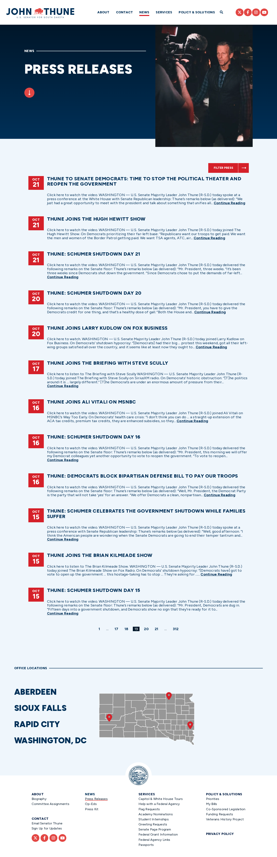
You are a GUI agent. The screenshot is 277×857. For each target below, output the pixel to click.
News (144, 12)
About (103, 12)
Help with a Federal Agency (159, 804)
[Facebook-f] (248, 12)
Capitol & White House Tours (160, 799)
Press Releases (96, 799)
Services (164, 12)
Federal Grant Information (158, 834)
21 (157, 629)
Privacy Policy (220, 834)
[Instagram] (256, 12)
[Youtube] (264, 12)
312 (176, 629)
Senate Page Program (154, 829)
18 (127, 629)
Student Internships (153, 819)
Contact (124, 12)
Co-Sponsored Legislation (226, 809)
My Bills (211, 804)
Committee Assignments (50, 804)
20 (147, 629)
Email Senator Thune (47, 823)
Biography (39, 799)
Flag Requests (149, 809)
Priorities (212, 799)
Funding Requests (219, 814)
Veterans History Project (225, 819)
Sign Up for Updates (47, 828)
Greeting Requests (152, 824)
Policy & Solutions (197, 12)
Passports (146, 845)
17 (117, 629)
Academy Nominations (155, 814)
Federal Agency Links (154, 840)
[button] (54, 691)
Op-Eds (91, 804)
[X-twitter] (239, 12)
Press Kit (91, 809)
